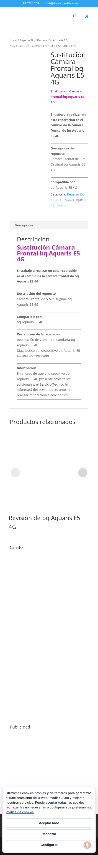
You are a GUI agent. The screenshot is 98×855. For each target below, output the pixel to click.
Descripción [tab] (24, 225)
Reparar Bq (27, 40)
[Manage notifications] (87, 845)
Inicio (13, 40)
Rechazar (49, 834)
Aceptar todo (49, 823)
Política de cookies (20, 812)
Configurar (49, 845)
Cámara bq (59, 205)
